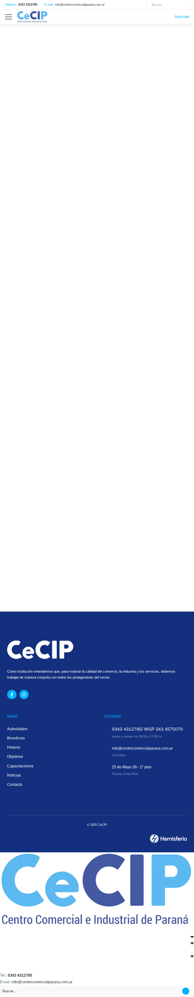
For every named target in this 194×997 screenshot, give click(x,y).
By (34, 145)
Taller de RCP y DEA (34, 572)
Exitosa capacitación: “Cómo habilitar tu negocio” (71, 422)
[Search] (182, 5)
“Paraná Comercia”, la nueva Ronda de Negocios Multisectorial (91, 283)
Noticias (13, 145)
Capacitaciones (19, 432)
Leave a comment (132, 582)
